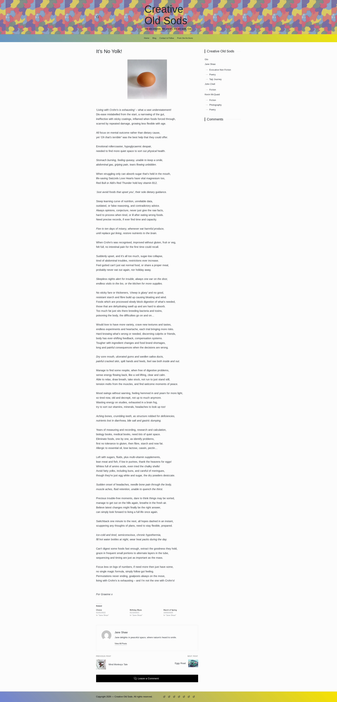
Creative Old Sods (165, 14)
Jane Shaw (121, 632)
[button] (121, 643)
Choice (99, 610)
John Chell (210, 84)
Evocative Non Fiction (220, 69)
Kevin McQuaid (212, 94)
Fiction (212, 89)
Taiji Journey (215, 79)
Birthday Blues (136, 610)
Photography (215, 105)
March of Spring (170, 610)
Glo (206, 59)
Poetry (212, 74)
